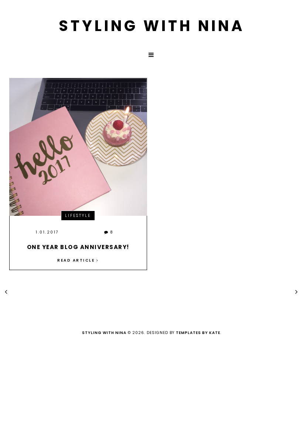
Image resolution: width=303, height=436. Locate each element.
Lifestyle (78, 215)
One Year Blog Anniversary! (78, 247)
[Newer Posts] (6, 291)
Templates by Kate (198, 332)
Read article (76, 260)
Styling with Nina (152, 26)
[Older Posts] (297, 291)
